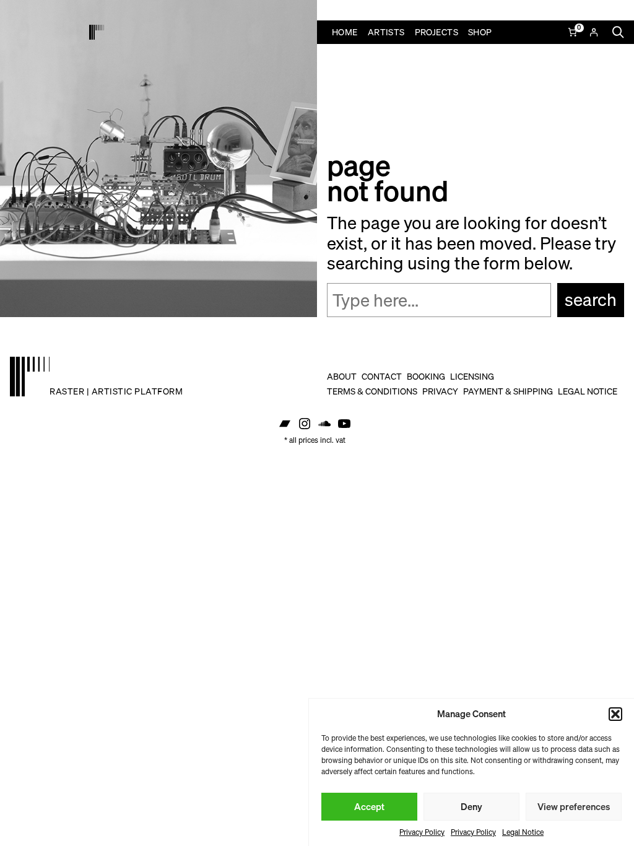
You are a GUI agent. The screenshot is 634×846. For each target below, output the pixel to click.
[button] (615, 714)
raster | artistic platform (116, 391)
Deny (471, 806)
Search (591, 299)
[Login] (593, 32)
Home (345, 32)
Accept (369, 806)
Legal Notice (523, 832)
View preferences (573, 806)
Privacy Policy (422, 832)
